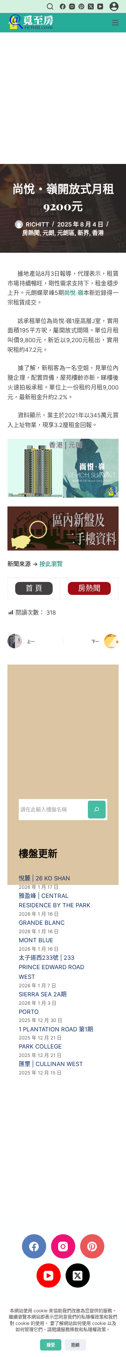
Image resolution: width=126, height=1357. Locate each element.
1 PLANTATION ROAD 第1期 (56, 1029)
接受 (51, 1344)
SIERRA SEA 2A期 (43, 994)
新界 (83, 232)
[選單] (115, 22)
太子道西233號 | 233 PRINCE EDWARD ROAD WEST (51, 967)
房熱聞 (31, 232)
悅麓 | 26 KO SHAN (44, 878)
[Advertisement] (63, 98)
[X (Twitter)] (91, 6)
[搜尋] (50, 6)
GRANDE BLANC (42, 922)
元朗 (48, 232)
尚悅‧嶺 (73, 292)
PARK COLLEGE (40, 1046)
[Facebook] (63, 6)
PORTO (29, 1011)
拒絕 (75, 1344)
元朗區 (66, 232)
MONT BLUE (36, 940)
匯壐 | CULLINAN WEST (51, 1064)
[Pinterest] (81, 6)
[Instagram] (72, 6)
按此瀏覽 (51, 564)
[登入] (114, 6)
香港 (98, 232)
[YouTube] (100, 6)
